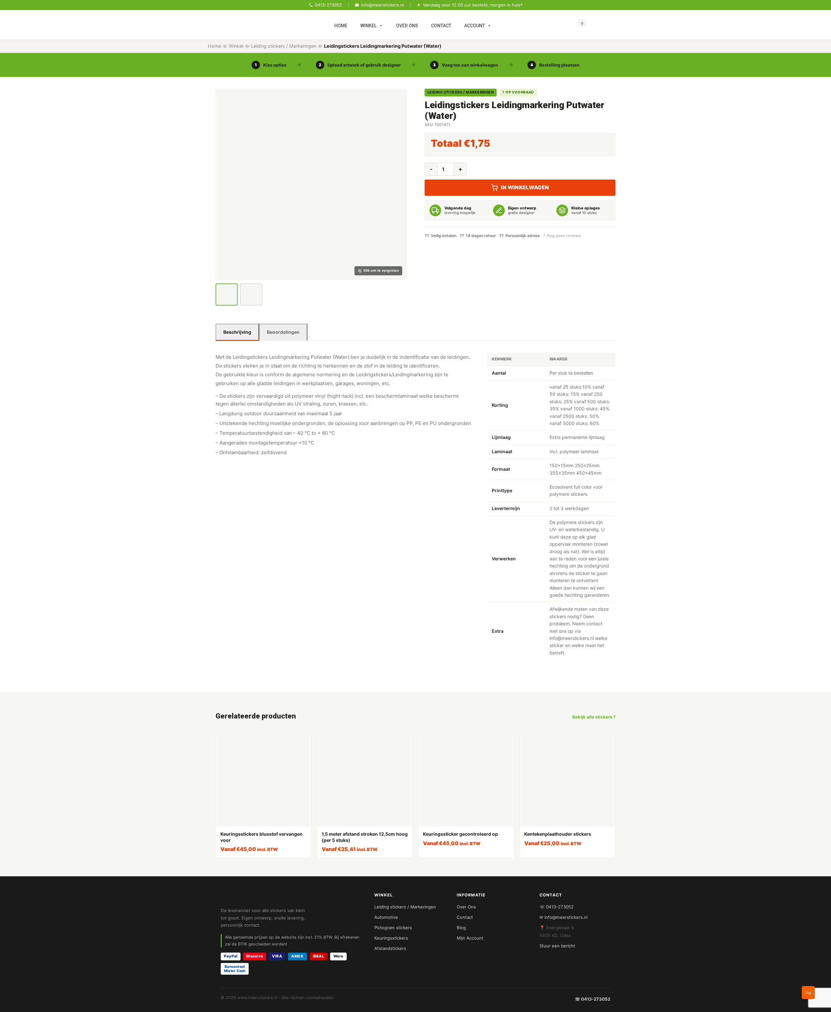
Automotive (386, 917)
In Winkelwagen (525, 187)
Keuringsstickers (391, 938)
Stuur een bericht (557, 945)
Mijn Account (470, 938)
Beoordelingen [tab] (283, 332)
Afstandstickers (390, 948)
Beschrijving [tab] (237, 332)
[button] (311, 184)
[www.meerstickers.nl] (274, 22)
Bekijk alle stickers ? (593, 716)
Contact (465, 917)
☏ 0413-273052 (557, 906)
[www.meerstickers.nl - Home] (292, 897)
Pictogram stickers (393, 927)
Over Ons (466, 906)
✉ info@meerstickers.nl (564, 917)
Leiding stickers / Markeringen (283, 46)
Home (214, 46)
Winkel (236, 46)
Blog (461, 927)
